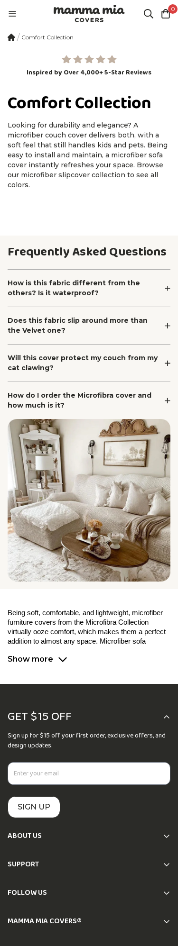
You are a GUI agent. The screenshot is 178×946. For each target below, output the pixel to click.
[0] (165, 13)
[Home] (11, 37)
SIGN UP (34, 806)
